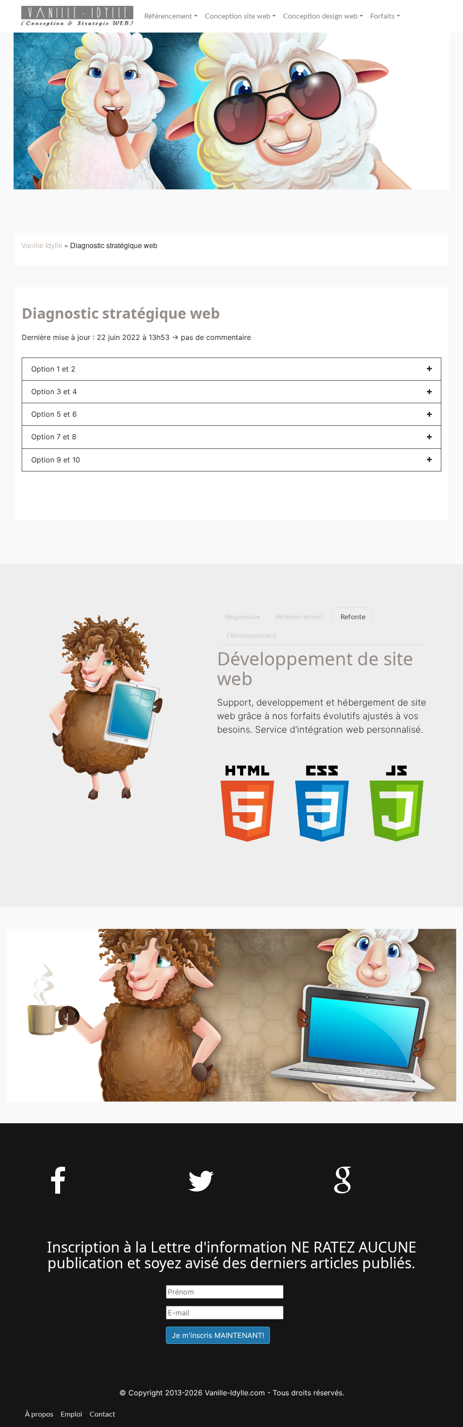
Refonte (352, 617)
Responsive (242, 617)
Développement (251, 635)
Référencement (168, 16)
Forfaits (382, 16)
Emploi (71, 1414)
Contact (102, 1414)
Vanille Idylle (41, 245)
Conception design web (320, 16)
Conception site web (237, 16)
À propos (39, 1414)
